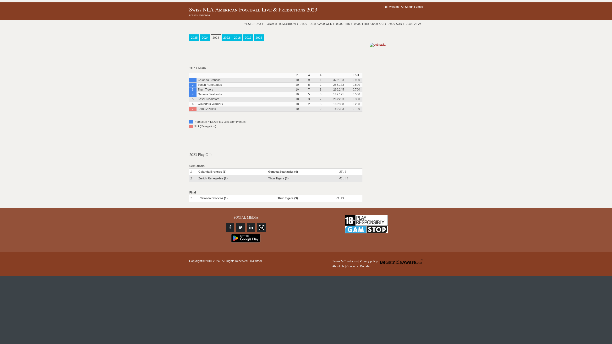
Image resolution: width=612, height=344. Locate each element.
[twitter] (240, 227)
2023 (216, 37)
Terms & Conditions (345, 261)
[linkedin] (251, 227)
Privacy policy (369, 261)
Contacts (352, 266)
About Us (338, 266)
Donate (365, 266)
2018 (237, 37)
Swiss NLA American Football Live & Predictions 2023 (253, 9)
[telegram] (261, 227)
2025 (194, 37)
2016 (259, 37)
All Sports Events (412, 7)
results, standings (199, 15)
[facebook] (230, 227)
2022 (226, 37)
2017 (248, 37)
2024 (205, 37)
